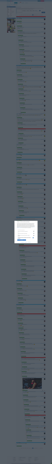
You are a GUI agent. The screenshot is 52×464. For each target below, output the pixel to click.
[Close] (36, 221)
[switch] (33, 231)
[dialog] (26, 232)
